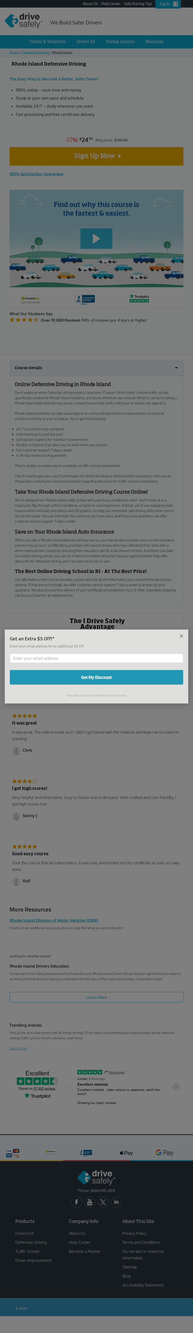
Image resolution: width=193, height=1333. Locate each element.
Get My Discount (96, 677)
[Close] (181, 636)
